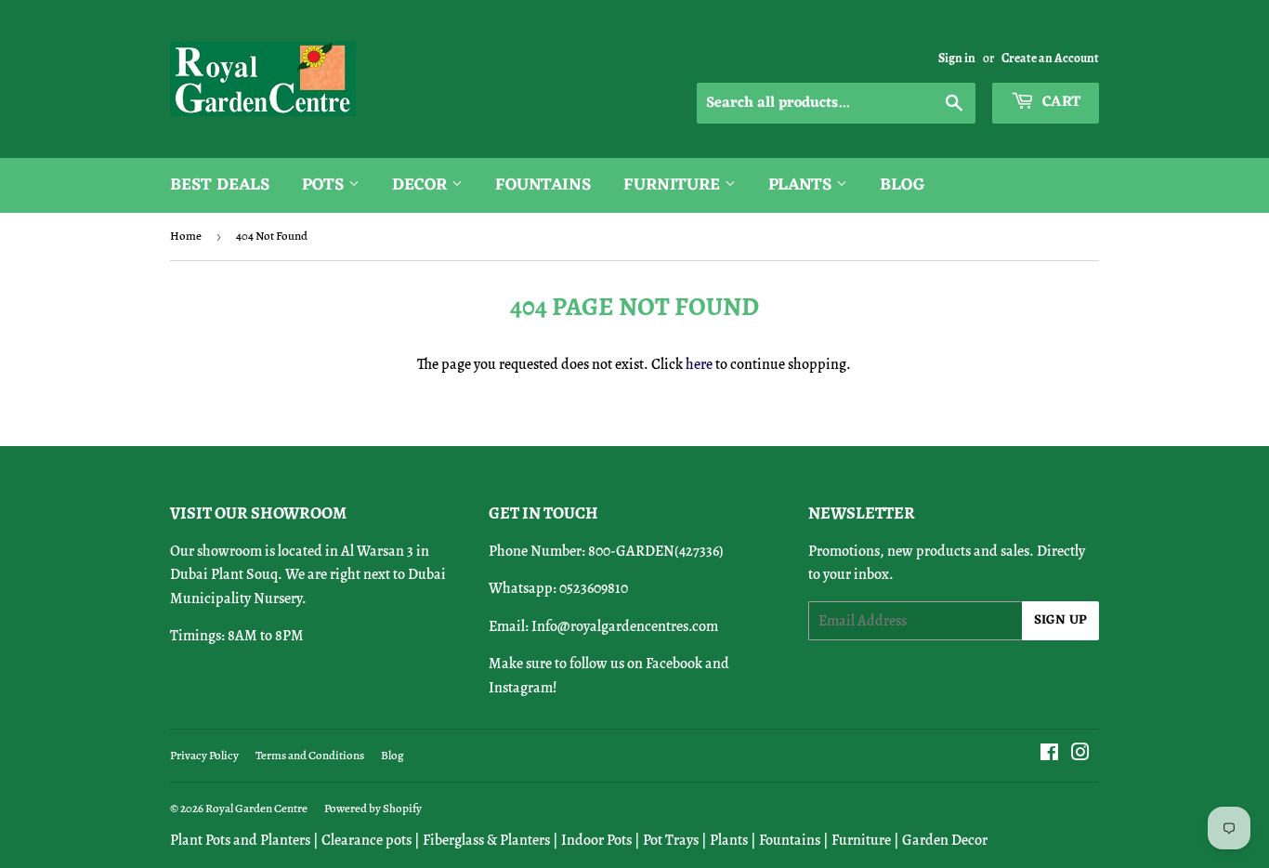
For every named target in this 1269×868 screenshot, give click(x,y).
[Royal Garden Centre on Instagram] (1080, 754)
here (699, 364)
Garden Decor (945, 840)
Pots (325, 185)
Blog (902, 185)
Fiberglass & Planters (486, 840)
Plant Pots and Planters (240, 840)
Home (186, 235)
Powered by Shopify (373, 808)
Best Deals (219, 185)
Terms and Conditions (309, 755)
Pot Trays (671, 840)
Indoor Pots (596, 840)
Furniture (674, 185)
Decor (421, 185)
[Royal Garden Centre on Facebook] (1049, 754)
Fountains (543, 185)
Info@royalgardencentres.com (624, 626)
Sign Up (1060, 620)
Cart (1059, 102)
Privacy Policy (204, 755)
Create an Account (1050, 58)
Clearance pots (366, 840)
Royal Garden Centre (256, 808)
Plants (802, 185)
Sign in (956, 58)
